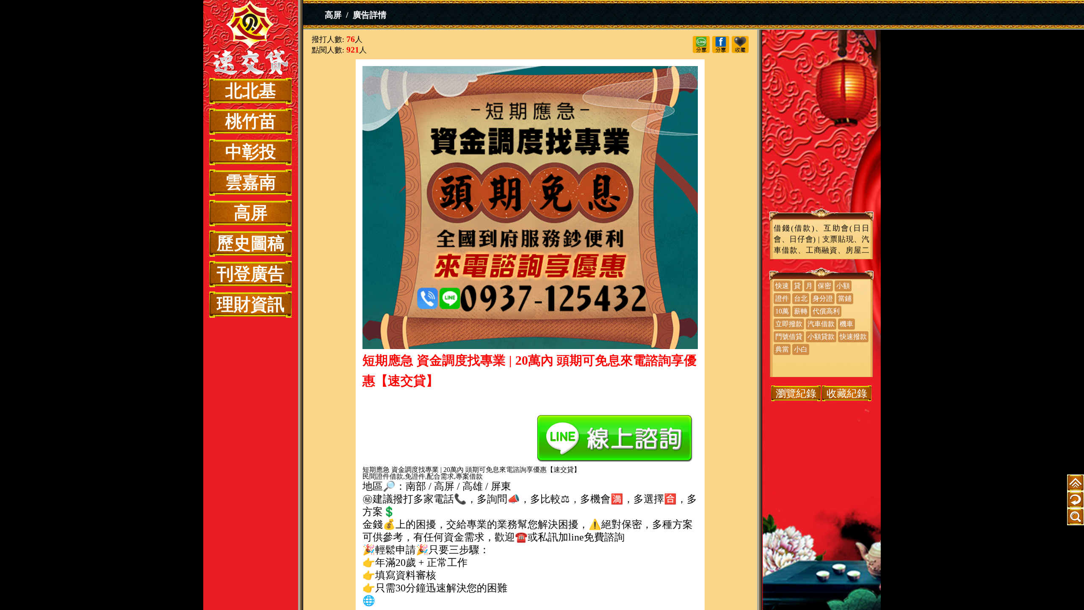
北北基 (250, 90)
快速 (782, 285)
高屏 (251, 212)
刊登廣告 (251, 273)
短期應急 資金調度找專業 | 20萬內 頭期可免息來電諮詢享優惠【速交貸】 (251, 39)
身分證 (823, 298)
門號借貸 (788, 336)
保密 (824, 285)
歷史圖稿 (251, 243)
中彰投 (250, 151)
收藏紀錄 (847, 393)
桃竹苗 (250, 121)
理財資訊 (251, 304)
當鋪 (845, 298)
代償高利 (826, 311)
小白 (800, 349)
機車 (846, 323)
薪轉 (800, 311)
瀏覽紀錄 (796, 393)
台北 (800, 298)
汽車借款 (821, 323)
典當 (782, 349)
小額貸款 (821, 336)
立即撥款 (788, 323)
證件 (782, 298)
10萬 (782, 311)
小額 (843, 285)
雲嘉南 (250, 182)
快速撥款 (853, 336)
